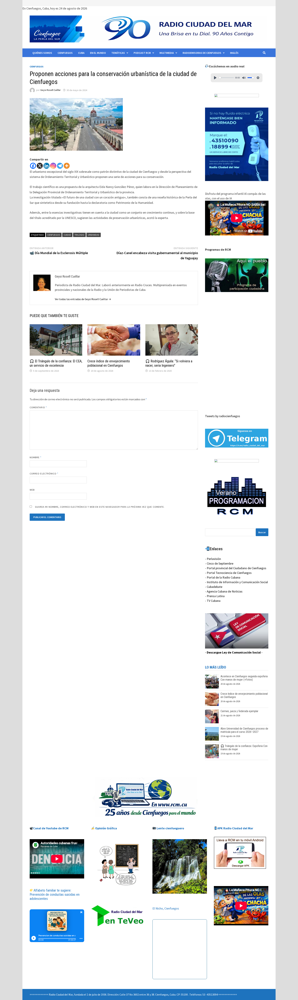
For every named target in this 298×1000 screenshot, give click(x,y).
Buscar (262, 532)
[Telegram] (60, 166)
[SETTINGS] (258, 78)
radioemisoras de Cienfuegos (202, 52)
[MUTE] (244, 78)
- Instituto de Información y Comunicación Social (236, 582)
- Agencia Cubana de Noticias (223, 591)
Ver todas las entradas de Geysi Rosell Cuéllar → (83, 299)
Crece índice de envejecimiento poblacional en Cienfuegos (108, 363)
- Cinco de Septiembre (219, 563)
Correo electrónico (44, 473)
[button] (237, 275)
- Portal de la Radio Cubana (222, 577)
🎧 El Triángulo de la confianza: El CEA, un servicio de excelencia (56, 363)
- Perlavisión (213, 559)
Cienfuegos (65, 52)
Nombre (36, 457)
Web (32, 489)
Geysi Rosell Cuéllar (50, 90)
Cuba (81, 52)
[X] (40, 166)
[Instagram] (53, 166)
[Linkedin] (46, 166)
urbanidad (93, 234)
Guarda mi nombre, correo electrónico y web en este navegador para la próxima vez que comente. (100, 506)
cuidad (67, 234)
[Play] (215, 78)
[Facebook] (33, 166)
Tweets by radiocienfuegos (222, 416)
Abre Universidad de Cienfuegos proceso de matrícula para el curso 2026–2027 (244, 730)
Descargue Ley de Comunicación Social (234, 652)
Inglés (234, 52)
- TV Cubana (212, 601)
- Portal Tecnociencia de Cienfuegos (228, 573)
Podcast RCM (142, 52)
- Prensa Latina (215, 596)
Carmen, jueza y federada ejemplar (239, 711)
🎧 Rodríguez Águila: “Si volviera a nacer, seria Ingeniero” (168, 363)
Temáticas (118, 52)
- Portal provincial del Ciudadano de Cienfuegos (235, 568)
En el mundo (98, 52)
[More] (67, 166)
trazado (79, 234)
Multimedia (167, 52)
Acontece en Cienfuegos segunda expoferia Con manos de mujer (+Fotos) (244, 678)
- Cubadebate (213, 587)
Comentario (38, 407)
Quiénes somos (42, 52)
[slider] (226, 77)
